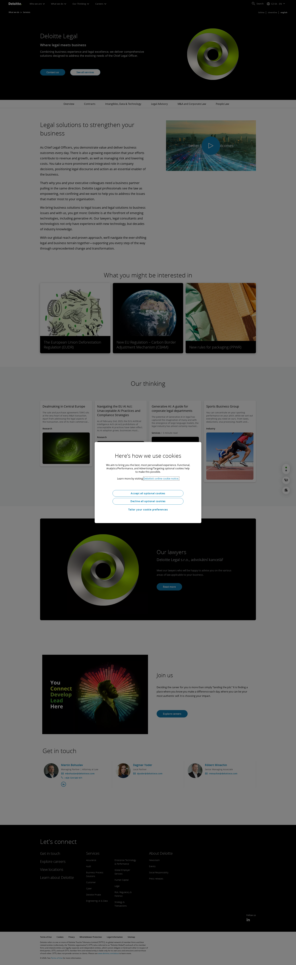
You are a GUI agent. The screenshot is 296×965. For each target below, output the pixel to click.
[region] (148, 482)
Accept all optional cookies (148, 493)
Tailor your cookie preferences (148, 509)
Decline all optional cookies (148, 501)
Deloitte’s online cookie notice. (161, 478)
